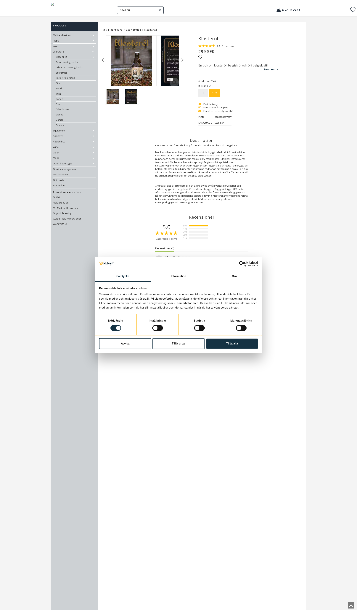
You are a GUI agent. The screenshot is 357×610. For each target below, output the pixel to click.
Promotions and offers (67, 192)
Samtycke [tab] (122, 276)
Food (58, 104)
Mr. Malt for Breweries (65, 208)
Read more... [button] (272, 69)
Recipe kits (59, 141)
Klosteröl (150, 29)
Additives (58, 136)
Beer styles (61, 72)
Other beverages (62, 163)
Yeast (56, 46)
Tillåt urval (178, 343)
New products (61, 202)
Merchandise (60, 174)
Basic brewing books (67, 62)
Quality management (65, 169)
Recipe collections (65, 78)
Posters (60, 125)
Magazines (61, 56)
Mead (59, 88)
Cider (59, 83)
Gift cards (58, 180)
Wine (58, 93)
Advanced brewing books (69, 67)
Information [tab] (178, 276)
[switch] (157, 328)
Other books (62, 109)
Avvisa (125, 343)
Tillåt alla (232, 343)
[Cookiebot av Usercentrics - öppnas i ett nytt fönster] (242, 264)
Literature (58, 51)
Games (59, 119)
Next (182, 59)
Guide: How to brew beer (67, 218)
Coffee (59, 99)
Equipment (59, 130)
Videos (59, 114)
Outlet (56, 197)
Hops (56, 40)
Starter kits (59, 185)
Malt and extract (62, 35)
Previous (102, 59)
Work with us (60, 223)
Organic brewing (62, 213)
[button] (290, 10)
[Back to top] (351, 606)
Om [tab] (234, 276)
